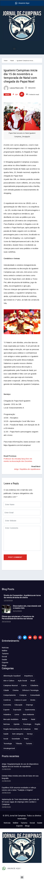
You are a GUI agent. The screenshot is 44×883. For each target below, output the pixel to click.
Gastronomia (30, 710)
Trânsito (19, 744)
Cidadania (34, 685)
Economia (7, 705)
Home (5, 60)
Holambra (7, 714)
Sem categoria (17, 734)
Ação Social (22, 681)
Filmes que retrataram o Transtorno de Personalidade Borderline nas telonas (18, 617)
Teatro (26, 739)
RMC (36, 729)
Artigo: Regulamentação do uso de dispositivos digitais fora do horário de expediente (20, 765)
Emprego (29, 705)
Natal (12, 60)
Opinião (17, 724)
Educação (18, 705)
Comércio (7, 700)
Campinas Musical (10, 685)
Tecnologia (7, 744)
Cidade (6, 690)
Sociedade (16, 739)
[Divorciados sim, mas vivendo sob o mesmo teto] (6, 609)
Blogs (4, 665)
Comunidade (35, 695)
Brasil (33, 681)
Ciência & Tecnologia (30, 690)
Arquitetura (28, 676)
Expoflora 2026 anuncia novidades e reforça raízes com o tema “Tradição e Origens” (19, 789)
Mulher (4, 650)
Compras (23, 695)
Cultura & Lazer (20, 700)
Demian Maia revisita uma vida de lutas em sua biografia (20, 777)
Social (4, 656)
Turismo (5, 653)
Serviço (30, 734)
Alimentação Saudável (12, 676)
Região (37, 724)
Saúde (4, 659)
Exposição (17, 710)
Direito (32, 700)
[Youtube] (30, 637)
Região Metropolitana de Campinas (17, 729)
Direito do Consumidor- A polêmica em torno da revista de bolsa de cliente (22, 596)
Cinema (15, 690)
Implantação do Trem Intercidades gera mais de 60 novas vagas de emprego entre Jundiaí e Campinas (20, 801)
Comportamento (9, 695)
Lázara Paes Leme (16, 88)
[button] (14, 49)
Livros (17, 714)
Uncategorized (9, 748)
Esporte (5, 662)
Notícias (5, 647)
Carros (24, 685)
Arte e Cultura (8, 681)
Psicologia (27, 724)
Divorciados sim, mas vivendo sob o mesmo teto (27, 607)
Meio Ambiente (28, 714)
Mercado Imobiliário (10, 719)
